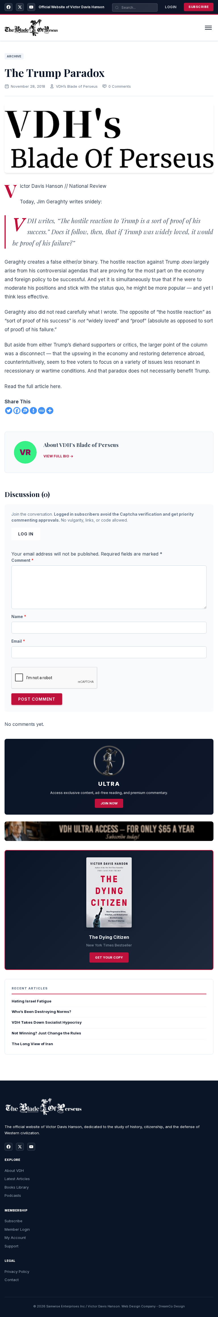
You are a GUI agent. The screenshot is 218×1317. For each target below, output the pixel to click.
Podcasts (13, 1195)
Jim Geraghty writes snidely (69, 202)
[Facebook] (8, 7)
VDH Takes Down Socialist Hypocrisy (47, 1022)
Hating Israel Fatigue (31, 1001)
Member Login (17, 1229)
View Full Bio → (58, 456)
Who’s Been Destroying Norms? (41, 1011)
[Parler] (25, 410)
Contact (12, 1279)
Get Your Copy (109, 957)
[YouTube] (31, 7)
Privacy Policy (17, 1271)
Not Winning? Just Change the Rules (46, 1033)
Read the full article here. (33, 386)
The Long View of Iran (32, 1043)
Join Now (109, 803)
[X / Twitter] (20, 7)
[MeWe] (41, 410)
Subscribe (198, 7)
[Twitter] (8, 410)
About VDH (14, 1170)
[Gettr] (33, 410)
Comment (22, 560)
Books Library (17, 1187)
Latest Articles (17, 1178)
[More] (49, 410)
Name (18, 616)
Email (18, 641)
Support (11, 1246)
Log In (25, 533)
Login (171, 7)
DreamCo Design (172, 1306)
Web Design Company (138, 1306)
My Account (15, 1237)
